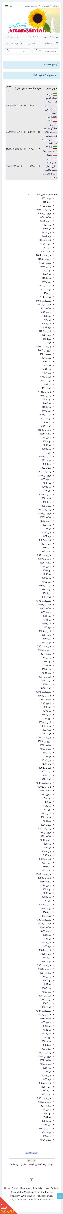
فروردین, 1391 (44, 832)
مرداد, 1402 (46, 335)
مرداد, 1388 (46, 954)
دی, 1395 (47, 616)
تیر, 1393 (47, 730)
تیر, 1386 (47, 1045)
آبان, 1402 (46, 324)
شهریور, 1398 (45, 494)
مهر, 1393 (46, 718)
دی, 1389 (47, 889)
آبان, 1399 (46, 449)
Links (46, 1188)
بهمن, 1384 (45, 1110)
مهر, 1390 (46, 855)
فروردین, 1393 (44, 741)
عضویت (34, 6)
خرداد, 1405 (45, 206)
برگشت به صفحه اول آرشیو (41, 1164)
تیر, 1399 (47, 464)
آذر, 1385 (47, 1072)
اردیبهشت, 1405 (43, 210)
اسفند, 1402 (45, 308)
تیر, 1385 (47, 1091)
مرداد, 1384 (46, 1132)
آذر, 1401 (47, 365)
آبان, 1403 (46, 278)
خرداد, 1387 (46, 1007)
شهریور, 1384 (45, 1129)
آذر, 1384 (47, 1117)
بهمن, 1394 (45, 658)
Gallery (54, 1188)
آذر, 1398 (47, 483)
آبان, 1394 (46, 669)
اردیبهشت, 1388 (43, 965)
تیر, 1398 (47, 502)
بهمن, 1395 (45, 612)
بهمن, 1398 (45, 479)
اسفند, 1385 (45, 1060)
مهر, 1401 (47, 373)
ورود (27, 6)
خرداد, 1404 (45, 251)
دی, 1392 (47, 753)
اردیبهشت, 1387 (43, 1011)
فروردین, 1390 (44, 878)
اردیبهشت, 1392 (43, 783)
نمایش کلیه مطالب (18, 1164)
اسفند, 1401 (45, 354)
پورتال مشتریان (12, 44)
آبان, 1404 (46, 232)
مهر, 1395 (46, 627)
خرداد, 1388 (46, 961)
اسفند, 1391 (45, 791)
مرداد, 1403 (45, 289)
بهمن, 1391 (46, 794)
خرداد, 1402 (45, 343)
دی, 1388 (47, 935)
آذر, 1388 (47, 939)
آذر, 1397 (47, 529)
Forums (16, 1188)
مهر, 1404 (46, 236)
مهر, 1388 (46, 946)
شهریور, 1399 (45, 456)
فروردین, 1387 (44, 1015)
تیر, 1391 (47, 821)
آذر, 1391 (47, 802)
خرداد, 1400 (45, 426)
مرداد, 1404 (45, 244)
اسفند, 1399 (45, 434)
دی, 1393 (47, 707)
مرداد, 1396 (46, 589)
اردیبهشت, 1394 (43, 692)
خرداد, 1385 (46, 1094)
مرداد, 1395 (46, 635)
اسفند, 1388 (45, 927)
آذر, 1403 (47, 274)
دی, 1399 (47, 441)
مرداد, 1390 (46, 863)
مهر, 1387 (46, 992)
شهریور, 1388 (45, 950)
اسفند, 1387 (45, 973)
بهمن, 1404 (45, 221)
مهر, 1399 (46, 453)
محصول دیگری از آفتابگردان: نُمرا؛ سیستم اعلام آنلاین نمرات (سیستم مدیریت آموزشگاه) (49, 132)
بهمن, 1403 (45, 267)
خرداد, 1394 (45, 688)
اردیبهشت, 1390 (43, 874)
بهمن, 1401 (46, 358)
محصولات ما (11, 37)
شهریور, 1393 (45, 722)
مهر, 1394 (46, 673)
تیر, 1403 (47, 293)
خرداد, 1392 (46, 779)
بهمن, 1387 (45, 977)
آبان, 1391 (46, 806)
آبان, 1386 (46, 1034)
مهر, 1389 (46, 901)
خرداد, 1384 (45, 1140)
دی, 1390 (47, 844)
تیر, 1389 (47, 912)
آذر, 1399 (47, 445)
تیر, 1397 (47, 548)
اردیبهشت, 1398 (43, 510)
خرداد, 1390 (45, 870)
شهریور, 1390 (45, 859)
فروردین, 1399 (44, 475)
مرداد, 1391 (46, 817)
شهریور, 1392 (45, 768)
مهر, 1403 (46, 282)
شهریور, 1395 (45, 631)
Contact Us (47, 1192)
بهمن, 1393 (45, 703)
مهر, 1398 (46, 491)
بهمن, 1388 (45, 931)
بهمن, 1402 (45, 312)
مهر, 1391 (47, 810)
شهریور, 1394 (45, 677)
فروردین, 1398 (44, 513)
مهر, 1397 (46, 536)
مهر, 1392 (46, 764)
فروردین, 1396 (44, 605)
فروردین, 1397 (44, 559)
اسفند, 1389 (45, 882)
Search (14, 1192)
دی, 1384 (47, 1113)
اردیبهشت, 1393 (43, 737)
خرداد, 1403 (45, 297)
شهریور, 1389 (45, 904)
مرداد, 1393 (46, 726)
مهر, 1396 (46, 582)
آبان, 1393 (46, 715)
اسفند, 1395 (45, 608)
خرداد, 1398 (46, 506)
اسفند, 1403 (45, 263)
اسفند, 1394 (45, 654)
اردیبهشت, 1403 (43, 301)
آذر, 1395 (47, 620)
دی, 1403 (47, 270)
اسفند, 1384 (45, 1106)
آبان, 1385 (46, 1075)
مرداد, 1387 (46, 1000)
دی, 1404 (47, 225)
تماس (31, 44)
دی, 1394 (47, 661)
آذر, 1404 (47, 229)
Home (7, 1188)
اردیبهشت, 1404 (43, 255)
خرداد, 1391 (46, 825)
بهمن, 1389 (45, 886)
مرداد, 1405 (46, 198)
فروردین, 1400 (44, 430)
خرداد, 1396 (46, 597)
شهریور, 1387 (45, 996)
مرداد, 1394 (46, 681)
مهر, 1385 (46, 1079)
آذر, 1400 (47, 403)
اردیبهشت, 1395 (43, 646)
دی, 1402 (47, 316)
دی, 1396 (47, 570)
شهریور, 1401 (45, 377)
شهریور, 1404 (45, 240)
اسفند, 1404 (45, 217)
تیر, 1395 (47, 639)
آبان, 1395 (46, 624)
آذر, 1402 (47, 320)
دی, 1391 (47, 798)
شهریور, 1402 (45, 331)
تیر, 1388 (47, 958)
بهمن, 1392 (45, 749)
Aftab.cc (49, 1200)
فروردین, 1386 (44, 1056)
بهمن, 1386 (45, 1022)
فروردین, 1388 (44, 969)
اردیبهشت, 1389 (43, 920)
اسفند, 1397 (45, 517)
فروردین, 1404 (44, 259)
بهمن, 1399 (45, 438)
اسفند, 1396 (45, 563)
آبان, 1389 (46, 897)
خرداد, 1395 (46, 643)
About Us (34, 1192)
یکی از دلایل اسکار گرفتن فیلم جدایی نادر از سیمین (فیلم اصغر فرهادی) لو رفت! (50, 166)
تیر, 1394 (47, 684)
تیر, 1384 (47, 1136)
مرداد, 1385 (46, 1087)
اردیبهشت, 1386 (43, 1053)
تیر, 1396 (47, 593)
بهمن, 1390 (45, 840)
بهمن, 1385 (45, 1064)
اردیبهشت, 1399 (43, 472)
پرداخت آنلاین (49, 44)
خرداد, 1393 (45, 734)
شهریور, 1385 (45, 1083)
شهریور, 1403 (45, 286)
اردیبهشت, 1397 (43, 555)
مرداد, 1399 (46, 460)
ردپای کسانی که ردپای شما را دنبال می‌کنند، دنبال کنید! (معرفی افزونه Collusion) (50, 105)
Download (26, 1188)
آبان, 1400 (46, 407)
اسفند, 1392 (45, 745)
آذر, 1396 (47, 574)
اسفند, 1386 (45, 1018)
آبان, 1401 (46, 369)
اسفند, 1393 (45, 700)
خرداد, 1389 (46, 916)
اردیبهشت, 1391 (44, 829)
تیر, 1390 (47, 867)
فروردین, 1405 (44, 213)
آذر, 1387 (47, 984)
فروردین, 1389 (44, 924)
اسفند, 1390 (45, 836)
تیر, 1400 (47, 422)
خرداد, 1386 (46, 1049)
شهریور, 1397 (45, 540)
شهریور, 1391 (45, 813)
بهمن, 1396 (45, 567)
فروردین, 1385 (44, 1102)
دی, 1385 (47, 1068)
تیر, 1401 (47, 384)
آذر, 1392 (47, 757)
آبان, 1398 (46, 487)
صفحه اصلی (50, 37)
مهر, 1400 (46, 411)
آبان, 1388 (46, 943)
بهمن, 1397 (45, 521)
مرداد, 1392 (46, 772)
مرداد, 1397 (46, 544)
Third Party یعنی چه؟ (50, 149)
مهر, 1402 (46, 327)
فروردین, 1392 (44, 787)
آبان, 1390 (46, 851)
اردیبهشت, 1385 (43, 1098)
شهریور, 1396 (45, 586)
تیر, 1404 (47, 248)
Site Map (24, 1192)
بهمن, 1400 (45, 396)
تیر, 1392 (47, 775)
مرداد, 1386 (46, 1041)
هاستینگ (30, 37)
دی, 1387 (47, 980)
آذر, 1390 (47, 848)
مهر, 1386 (46, 1037)
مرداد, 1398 (46, 498)
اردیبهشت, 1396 (43, 601)
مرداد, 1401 (46, 381)
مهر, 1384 (46, 1125)
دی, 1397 (47, 525)
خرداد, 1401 (46, 388)
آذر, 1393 (47, 711)
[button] (5, 6)
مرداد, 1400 (45, 418)
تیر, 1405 (47, 202)
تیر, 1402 (47, 339)
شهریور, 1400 (45, 415)
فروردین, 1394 (44, 696)
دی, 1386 (47, 1026)
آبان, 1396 (46, 578)
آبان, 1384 (46, 1121)
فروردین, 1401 (44, 392)
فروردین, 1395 (44, 650)
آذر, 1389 (47, 893)
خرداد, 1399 (46, 468)
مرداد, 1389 (46, 908)
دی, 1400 (47, 399)
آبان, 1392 (46, 760)
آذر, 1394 (47, 665)
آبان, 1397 (46, 532)
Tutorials (37, 1188)
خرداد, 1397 (46, 551)
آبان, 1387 (46, 988)
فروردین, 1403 (44, 305)
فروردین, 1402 (44, 350)
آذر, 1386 (47, 1030)
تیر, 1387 (47, 1003)
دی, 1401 (47, 362)
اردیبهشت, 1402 (43, 346)
